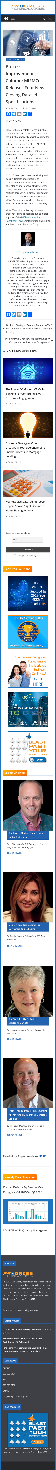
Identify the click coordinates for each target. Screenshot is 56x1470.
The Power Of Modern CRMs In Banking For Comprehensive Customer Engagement (27, 340)
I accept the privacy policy (29, 555)
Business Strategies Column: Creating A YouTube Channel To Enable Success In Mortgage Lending (29, 329)
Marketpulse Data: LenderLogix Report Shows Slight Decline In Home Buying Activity (25, 506)
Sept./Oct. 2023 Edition (15, 60)
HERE (42, 1156)
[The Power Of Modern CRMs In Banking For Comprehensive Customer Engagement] (28, 359)
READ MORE (14, 853)
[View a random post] (49, 18)
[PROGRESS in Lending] (6, 18)
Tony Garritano (30, 108)
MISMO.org (32, 224)
